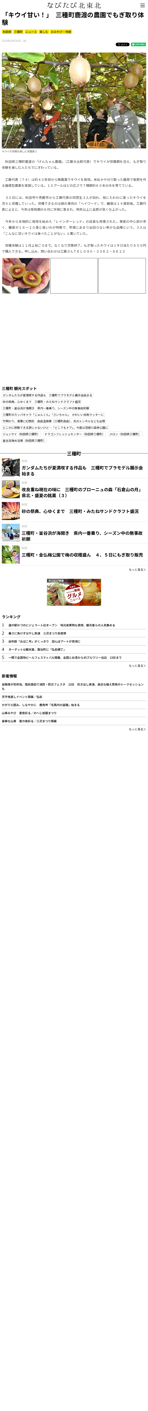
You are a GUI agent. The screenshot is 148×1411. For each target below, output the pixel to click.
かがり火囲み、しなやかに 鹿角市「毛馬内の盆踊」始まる (41, 705)
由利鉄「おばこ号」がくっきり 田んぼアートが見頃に (44, 641)
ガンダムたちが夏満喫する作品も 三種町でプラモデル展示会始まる (47, 395)
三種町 (18, 32)
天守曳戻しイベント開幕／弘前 (22, 697)
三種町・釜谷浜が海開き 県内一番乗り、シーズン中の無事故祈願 (46, 408)
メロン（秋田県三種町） (125, 434)
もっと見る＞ (137, 569)
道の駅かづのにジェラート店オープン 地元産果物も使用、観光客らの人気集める (61, 625)
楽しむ (44, 32)
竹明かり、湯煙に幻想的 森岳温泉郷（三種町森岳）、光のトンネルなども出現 (54, 421)
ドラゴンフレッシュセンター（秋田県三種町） (74, 434)
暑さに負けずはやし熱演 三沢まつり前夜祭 (37, 633)
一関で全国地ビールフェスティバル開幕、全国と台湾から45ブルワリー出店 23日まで (65, 657)
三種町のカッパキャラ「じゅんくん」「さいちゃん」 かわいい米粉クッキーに (53, 414)
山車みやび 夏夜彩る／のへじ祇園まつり (29, 713)
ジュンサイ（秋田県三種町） (21, 434)
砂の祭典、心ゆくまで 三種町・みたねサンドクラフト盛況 (42, 401)
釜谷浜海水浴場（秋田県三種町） (24, 440)
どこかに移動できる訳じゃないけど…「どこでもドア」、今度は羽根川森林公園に (55, 427)
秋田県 (7, 32)
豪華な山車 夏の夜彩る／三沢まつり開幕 (29, 721)
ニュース (31, 32)
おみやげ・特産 (61, 32)
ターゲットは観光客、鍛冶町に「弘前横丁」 (37, 649)
